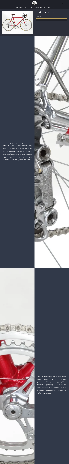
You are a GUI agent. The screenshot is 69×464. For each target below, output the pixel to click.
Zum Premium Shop (52, 19)
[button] (32, 7)
